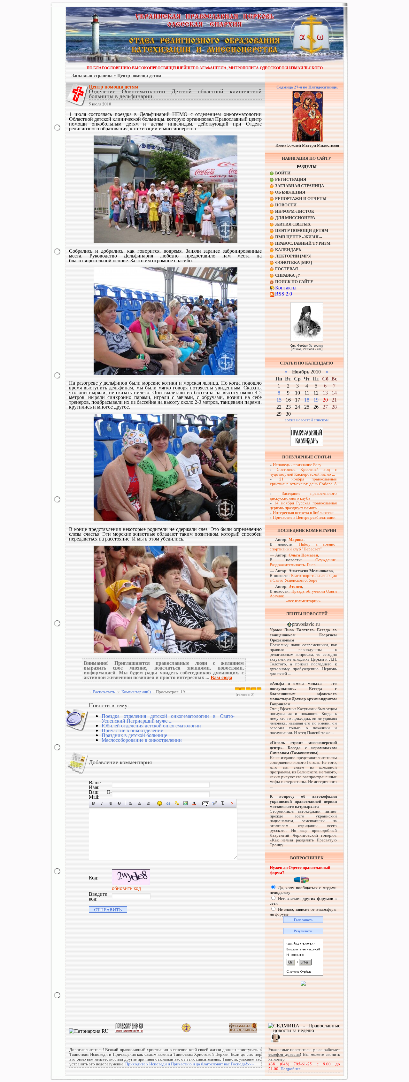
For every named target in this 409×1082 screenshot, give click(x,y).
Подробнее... (292, 1068)
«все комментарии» (303, 600)
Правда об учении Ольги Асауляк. (303, 593)
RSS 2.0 (283, 293)
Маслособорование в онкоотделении (142, 739)
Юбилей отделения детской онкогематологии (151, 725)
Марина (296, 539)
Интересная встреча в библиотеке (303, 512)
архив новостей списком (306, 420)
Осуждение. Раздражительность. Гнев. (303, 562)
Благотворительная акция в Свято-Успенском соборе (303, 577)
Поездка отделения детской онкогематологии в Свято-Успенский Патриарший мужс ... (168, 718)
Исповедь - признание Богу (297, 464)
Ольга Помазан (303, 555)
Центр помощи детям (139, 75)
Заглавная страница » (94, 75)
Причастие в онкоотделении (133, 730)
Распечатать (104, 691)
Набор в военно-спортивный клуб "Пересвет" (303, 546)
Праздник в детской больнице (134, 735)
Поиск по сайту (294, 281)
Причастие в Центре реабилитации (304, 517)
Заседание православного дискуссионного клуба (303, 495)
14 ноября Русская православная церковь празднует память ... (303, 505)
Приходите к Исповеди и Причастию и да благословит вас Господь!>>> (189, 1064)
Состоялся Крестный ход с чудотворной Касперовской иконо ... (303, 471)
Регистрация (290, 179)
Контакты (286, 287)
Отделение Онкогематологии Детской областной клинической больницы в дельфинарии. (175, 93)
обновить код (126, 888)
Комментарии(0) (136, 691)
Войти (282, 173)
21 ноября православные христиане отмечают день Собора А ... (303, 483)
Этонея (295, 586)
